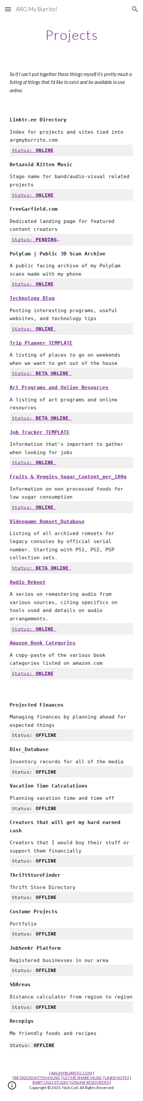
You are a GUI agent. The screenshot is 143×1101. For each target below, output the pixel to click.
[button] (8, 9)
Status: (24, 150)
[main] (71, 35)
